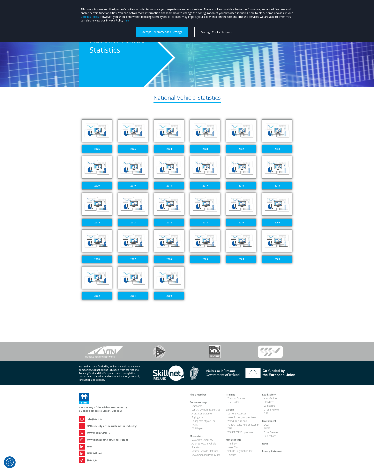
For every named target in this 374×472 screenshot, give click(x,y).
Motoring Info (234, 440)
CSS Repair (197, 428)
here (127, 20)
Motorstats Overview (202, 440)
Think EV (232, 443)
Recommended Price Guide (206, 455)
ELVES (267, 428)
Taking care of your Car (203, 421)
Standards (196, 406)
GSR (266, 413)
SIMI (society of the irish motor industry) (112, 426)
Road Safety (269, 394)
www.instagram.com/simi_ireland (108, 439)
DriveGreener (271, 432)
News (265, 443)
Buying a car (197, 417)
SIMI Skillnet (94, 453)
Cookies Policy (90, 17)
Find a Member (198, 394)
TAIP (230, 428)
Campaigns (269, 405)
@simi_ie (92, 460)
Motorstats (196, 436)
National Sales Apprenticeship (243, 424)
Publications (270, 436)
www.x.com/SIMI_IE (98, 433)
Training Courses (236, 398)
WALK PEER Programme (240, 432)
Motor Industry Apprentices (242, 417)
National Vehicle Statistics (204, 451)
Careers (230, 409)
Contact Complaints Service (205, 409)
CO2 (266, 424)
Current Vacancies (237, 413)
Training (230, 394)
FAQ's (194, 424)
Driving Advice (271, 409)
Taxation (232, 455)
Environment (269, 421)
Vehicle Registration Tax (240, 451)
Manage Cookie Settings (216, 32)
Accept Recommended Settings (162, 32)
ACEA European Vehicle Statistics (203, 445)
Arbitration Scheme (201, 413)
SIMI (89, 446)
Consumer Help (198, 402)
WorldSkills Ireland (237, 421)
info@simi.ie (94, 419)
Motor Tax (233, 447)
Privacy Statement (272, 451)
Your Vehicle (270, 398)
